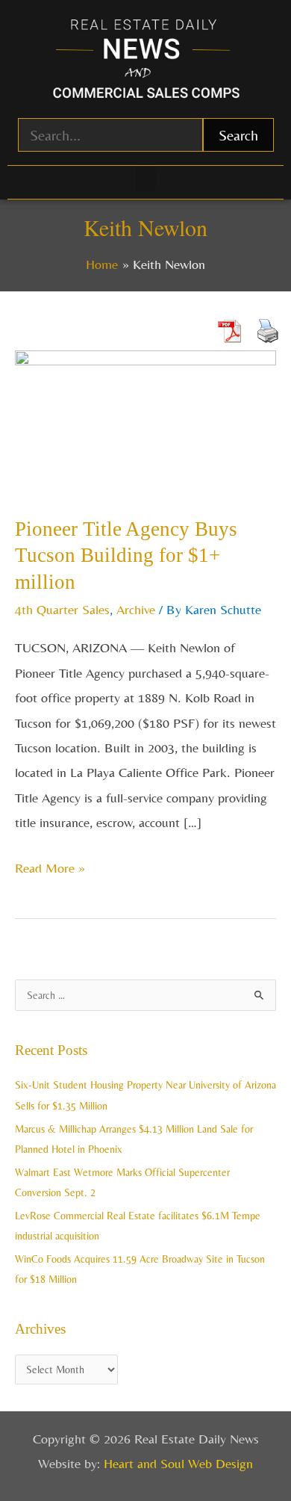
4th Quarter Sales (62, 609)
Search (238, 134)
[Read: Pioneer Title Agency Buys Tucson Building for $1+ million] (145, 421)
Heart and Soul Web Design (178, 1463)
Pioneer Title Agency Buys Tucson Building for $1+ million (126, 555)
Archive (135, 609)
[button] (145, 179)
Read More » (50, 865)
